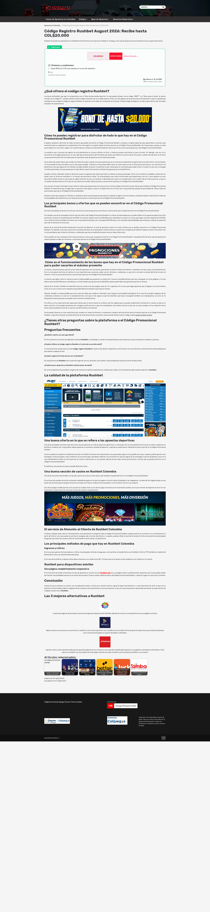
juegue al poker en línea (144, 315)
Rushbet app (105, 573)
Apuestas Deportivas (123, 19)
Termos (73, 702)
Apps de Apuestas (99, 19)
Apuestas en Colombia (52, 25)
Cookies (79, 702)
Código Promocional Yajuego (54, 702)
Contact (68, 702)
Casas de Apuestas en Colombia (60, 19)
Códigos (82, 19)
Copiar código (116, 56)
